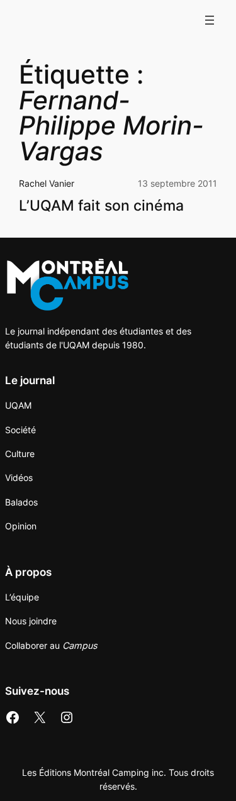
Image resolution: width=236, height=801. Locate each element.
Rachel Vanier (46, 183)
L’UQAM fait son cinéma (101, 205)
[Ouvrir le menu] (209, 20)
